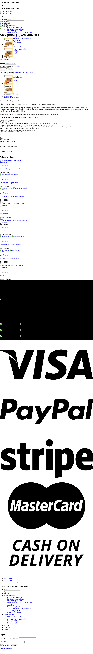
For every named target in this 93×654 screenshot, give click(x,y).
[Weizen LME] (14, 203)
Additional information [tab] (11, 98)
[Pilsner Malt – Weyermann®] (9, 174)
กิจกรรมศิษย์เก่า (12, 623)
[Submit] (4, 591)
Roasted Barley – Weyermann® (10, 169)
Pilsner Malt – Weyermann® (9, 183)
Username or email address (9, 638)
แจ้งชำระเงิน (8, 580)
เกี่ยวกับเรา (7, 57)
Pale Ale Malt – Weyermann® (9, 258)
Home (2, 30)
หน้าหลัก (6, 593)
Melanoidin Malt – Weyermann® (10, 244)
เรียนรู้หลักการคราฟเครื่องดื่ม (16, 49)
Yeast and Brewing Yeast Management (19, 38)
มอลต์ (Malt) (9, 30)
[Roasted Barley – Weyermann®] (8, 47)
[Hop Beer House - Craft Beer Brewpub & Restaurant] (6, 12)
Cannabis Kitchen (13, 51)
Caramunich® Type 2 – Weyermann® (12, 196)
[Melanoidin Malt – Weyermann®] (12, 236)
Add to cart (4, 70)
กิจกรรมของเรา (9, 614)
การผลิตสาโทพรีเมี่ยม (14, 42)
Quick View (3, 162)
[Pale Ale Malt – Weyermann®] (10, 250)
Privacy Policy (8, 578)
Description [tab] (8, 96)
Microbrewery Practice (14, 37)
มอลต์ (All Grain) (19, 30)
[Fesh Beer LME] (14, 221)
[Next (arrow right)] (2, 653)
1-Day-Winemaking (13, 40)
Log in (14, 645)
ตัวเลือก (2, 64)
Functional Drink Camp (14, 27)
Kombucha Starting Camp (15, 599)
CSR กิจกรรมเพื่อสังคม (14, 47)
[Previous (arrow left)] (0, 653)
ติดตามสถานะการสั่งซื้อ (11, 583)
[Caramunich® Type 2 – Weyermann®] (8, 56)
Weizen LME (4, 214)
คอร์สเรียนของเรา (9, 25)
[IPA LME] (11, 265)
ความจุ (2, 66)
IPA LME (3, 275)
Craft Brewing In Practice (15, 601)
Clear (18, 66)
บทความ (6, 625)
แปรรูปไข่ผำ (11, 605)
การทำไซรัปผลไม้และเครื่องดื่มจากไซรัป (20, 33)
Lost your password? (6, 648)
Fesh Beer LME (5, 231)
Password (3, 641)
